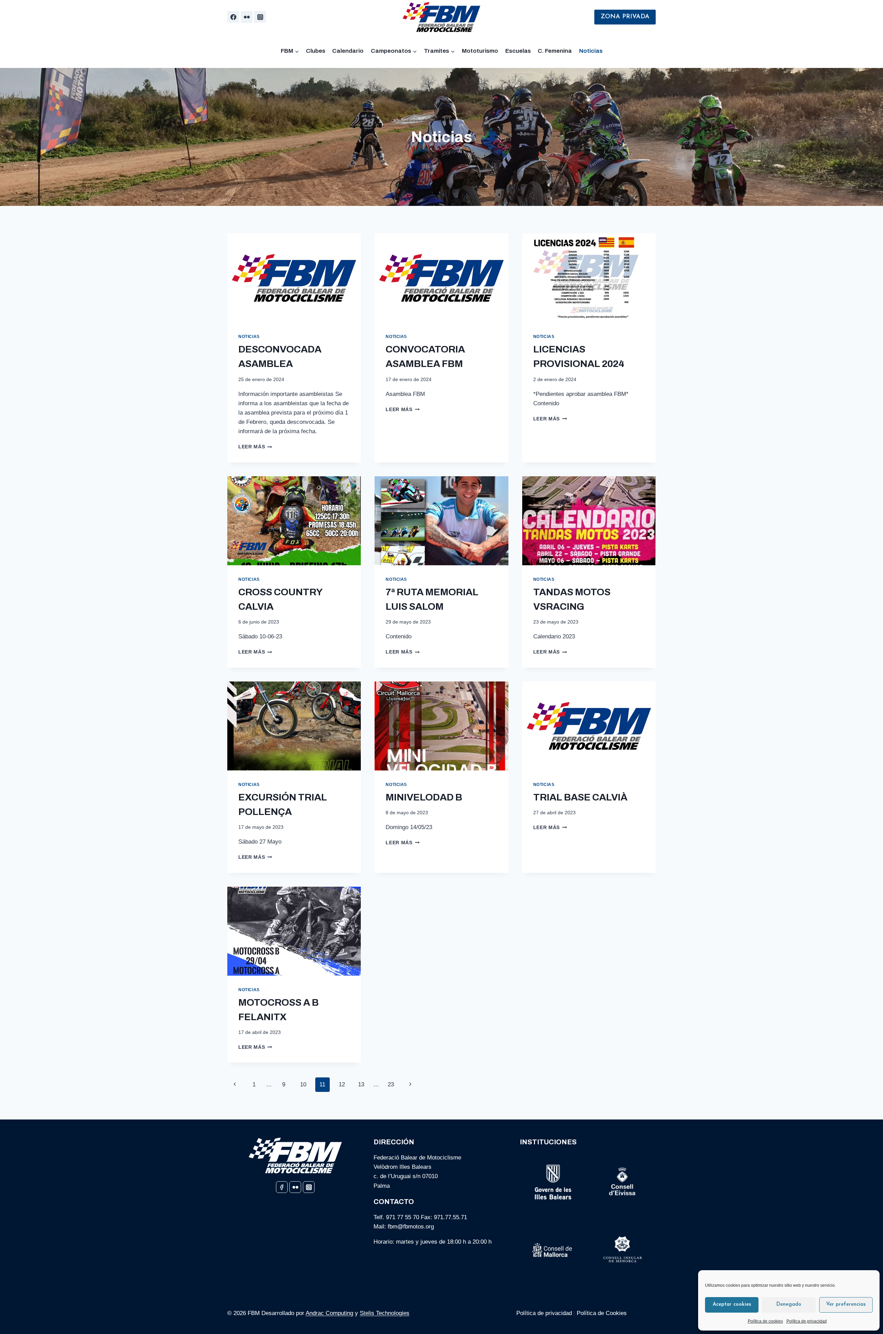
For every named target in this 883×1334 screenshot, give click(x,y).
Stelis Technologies (384, 1313)
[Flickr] (246, 17)
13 (361, 1084)
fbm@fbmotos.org (411, 1226)
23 (391, 1084)
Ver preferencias (846, 1304)
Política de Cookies (602, 1313)
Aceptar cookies (732, 1304)
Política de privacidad (806, 1321)
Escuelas (518, 51)
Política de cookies (765, 1321)
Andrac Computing (329, 1313)
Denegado (788, 1304)
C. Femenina (555, 51)
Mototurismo (480, 51)
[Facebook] (233, 17)
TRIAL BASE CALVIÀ (580, 797)
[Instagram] (260, 17)
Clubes (315, 51)
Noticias (591, 51)
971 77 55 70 (402, 1217)
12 (342, 1084)
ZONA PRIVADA (625, 17)
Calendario (348, 51)
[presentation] (294, 277)
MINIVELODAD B (424, 797)
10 (303, 1084)
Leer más (255, 446)
